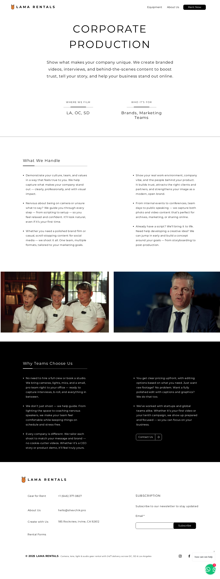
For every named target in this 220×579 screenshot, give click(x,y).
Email (139, 516)
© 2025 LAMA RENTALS (41, 556)
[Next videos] (215, 301)
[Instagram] (180, 556)
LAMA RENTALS (47, 480)
